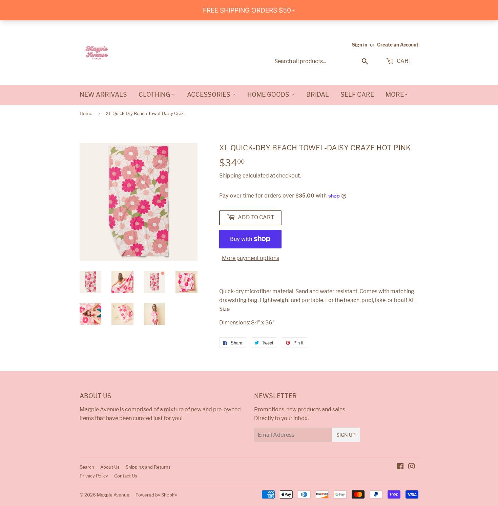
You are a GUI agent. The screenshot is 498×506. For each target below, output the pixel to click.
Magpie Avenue (113, 495)
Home (86, 113)
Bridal (317, 94)
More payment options (250, 258)
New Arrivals (103, 94)
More (395, 94)
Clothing (155, 94)
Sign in (359, 45)
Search (87, 467)
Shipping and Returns (148, 467)
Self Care (357, 94)
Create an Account (397, 45)
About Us (110, 467)
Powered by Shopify (156, 495)
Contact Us (125, 476)
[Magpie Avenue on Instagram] (411, 467)
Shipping (230, 175)
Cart (404, 61)
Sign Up (346, 435)
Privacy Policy (94, 476)
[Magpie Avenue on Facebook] (400, 467)
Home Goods (269, 94)
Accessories (209, 94)
